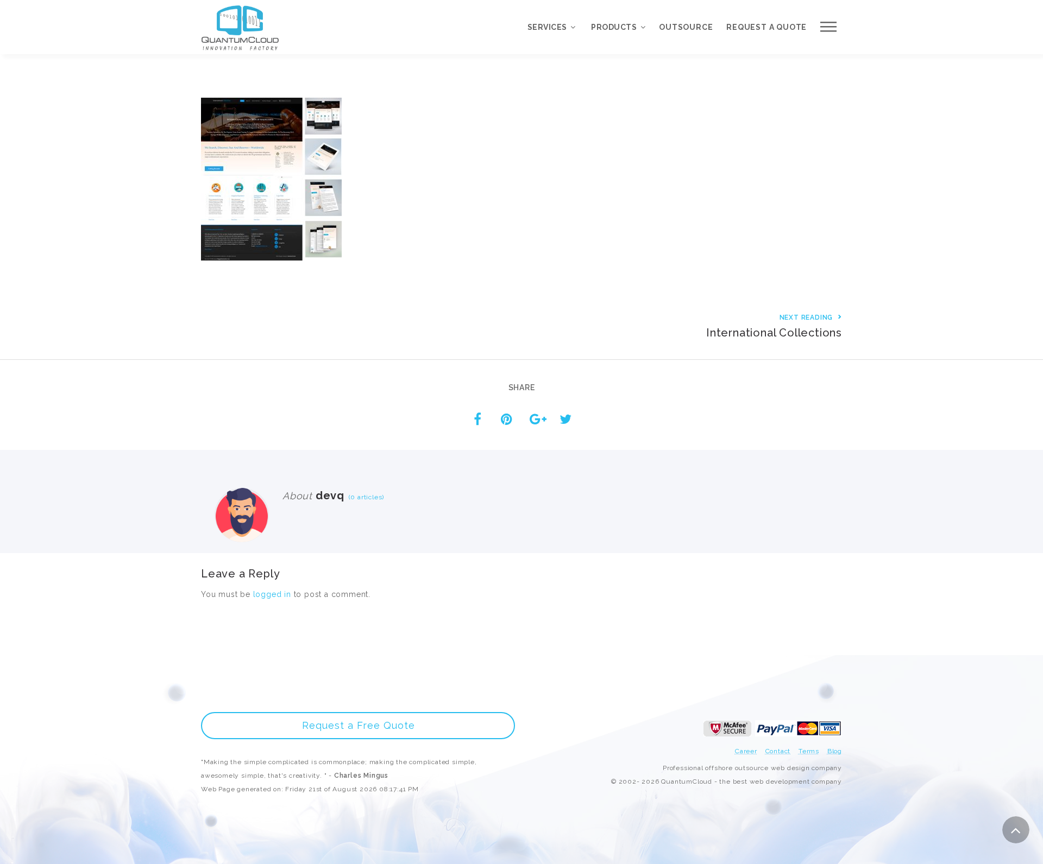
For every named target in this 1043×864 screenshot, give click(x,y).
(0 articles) (364, 497)
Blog (834, 751)
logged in (272, 594)
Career (746, 751)
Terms (809, 751)
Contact (778, 751)
